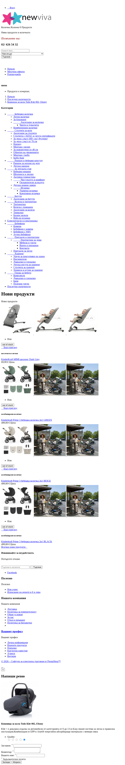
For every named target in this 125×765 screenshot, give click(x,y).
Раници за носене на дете (26, 163)
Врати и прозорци (29, 245)
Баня (15, 281)
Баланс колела (20, 215)
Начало (11, 69)
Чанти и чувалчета (29, 125)
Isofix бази (18, 157)
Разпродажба (14, 74)
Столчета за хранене (24, 267)
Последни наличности (19, 286)
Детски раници (21, 166)
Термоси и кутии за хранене (28, 270)
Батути (14, 196)
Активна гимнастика (24, 177)
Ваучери (11, 656)
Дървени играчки (29, 190)
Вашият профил (12, 631)
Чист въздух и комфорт (29, 179)
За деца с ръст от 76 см (25, 141)
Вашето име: (8, 755)
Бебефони (16, 223)
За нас (10, 617)
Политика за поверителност (21, 611)
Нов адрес (12, 589)
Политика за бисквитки (19, 622)
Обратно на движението (26, 152)
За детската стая (19, 168)
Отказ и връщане (16, 620)
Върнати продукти (17, 645)
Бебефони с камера (23, 229)
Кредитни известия (17, 650)
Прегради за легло (22, 251)
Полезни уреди (21, 283)
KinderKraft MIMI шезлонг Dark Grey (20, 359)
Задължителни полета (13, 759)
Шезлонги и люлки (23, 174)
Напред (17, 144)
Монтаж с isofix (21, 155)
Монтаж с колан (21, 147)
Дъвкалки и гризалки (24, 262)
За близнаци (19, 119)
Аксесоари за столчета (25, 133)
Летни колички (21, 116)
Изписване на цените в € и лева (23, 592)
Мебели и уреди (28, 242)
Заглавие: (7, 745)
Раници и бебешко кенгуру (25, 160)
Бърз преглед (9, 347)
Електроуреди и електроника (22, 220)
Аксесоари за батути (24, 199)
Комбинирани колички (25, 127)
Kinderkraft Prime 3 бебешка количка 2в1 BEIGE (26, 481)
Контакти (24, 248)
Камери (17, 226)
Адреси (11, 653)
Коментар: (7, 752)
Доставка (12, 609)
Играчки (21, 188)
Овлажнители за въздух (32, 182)
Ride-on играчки (21, 218)
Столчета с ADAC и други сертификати (34, 136)
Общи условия (15, 614)
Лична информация (17, 642)
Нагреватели (20, 259)
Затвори (6, 762)
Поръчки (12, 648)
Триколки (18, 212)
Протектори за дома (27, 240)
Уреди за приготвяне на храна (29, 256)
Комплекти (19, 275)
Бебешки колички (20, 114)
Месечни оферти (16, 71)
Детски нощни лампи (24, 185)
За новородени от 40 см (25, 149)
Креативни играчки (30, 193)
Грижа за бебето (19, 272)
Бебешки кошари (22, 171)
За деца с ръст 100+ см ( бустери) (30, 138)
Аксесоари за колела (24, 210)
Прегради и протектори (23, 237)
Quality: (11, 736)
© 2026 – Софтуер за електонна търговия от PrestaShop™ (31, 661)
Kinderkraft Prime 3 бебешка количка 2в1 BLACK (26, 541)
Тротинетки (19, 204)
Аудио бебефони (22, 234)
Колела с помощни (23, 207)
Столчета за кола (19, 130)
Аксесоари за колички (28, 122)
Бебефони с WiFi (22, 231)
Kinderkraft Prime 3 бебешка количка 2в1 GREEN (26, 420)
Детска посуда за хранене (26, 264)
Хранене (15, 253)
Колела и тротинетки (22, 201)
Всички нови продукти (14, 547)
